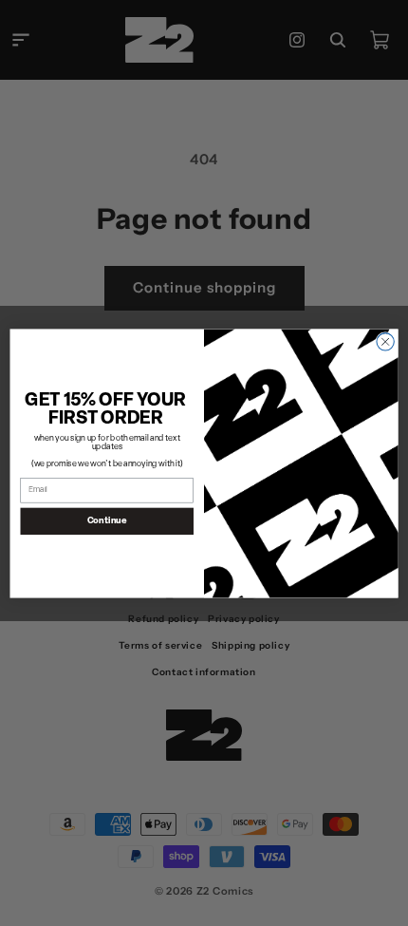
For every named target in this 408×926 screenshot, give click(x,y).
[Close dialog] (385, 341)
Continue (107, 520)
